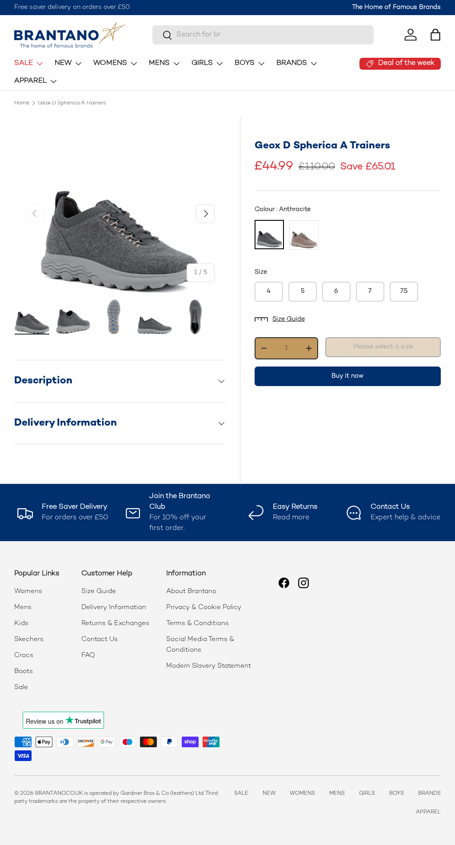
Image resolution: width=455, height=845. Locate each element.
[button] (435, 34)
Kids (21, 623)
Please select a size (383, 346)
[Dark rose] (304, 235)
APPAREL (428, 812)
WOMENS (302, 794)
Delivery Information (113, 607)
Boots (23, 671)
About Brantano (191, 591)
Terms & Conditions (197, 623)
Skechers (29, 639)
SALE (241, 794)
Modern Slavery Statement (208, 666)
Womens (28, 591)
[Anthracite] (269, 234)
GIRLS (367, 794)
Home (21, 103)
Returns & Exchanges (115, 623)
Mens (23, 607)
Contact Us (99, 639)
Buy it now (347, 376)
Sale (21, 687)
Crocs (23, 655)
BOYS (396, 794)
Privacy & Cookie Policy (203, 607)
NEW (269, 794)
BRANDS (429, 794)
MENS (337, 794)
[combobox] (262, 34)
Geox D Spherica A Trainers (72, 103)
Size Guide (288, 319)
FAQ (88, 655)
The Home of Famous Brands (396, 7)
